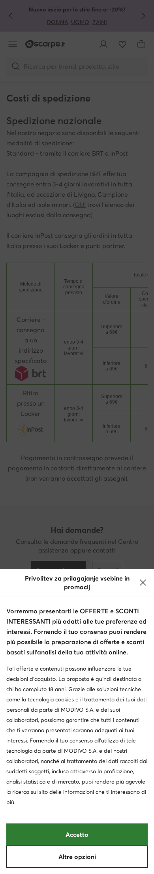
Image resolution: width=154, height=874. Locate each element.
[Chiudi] (142, 582)
